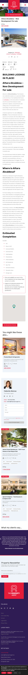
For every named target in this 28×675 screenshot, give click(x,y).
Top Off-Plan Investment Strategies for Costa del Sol (13, 637)
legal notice (18, 418)
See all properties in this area (10, 325)
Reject (9, 672)
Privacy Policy (4, 623)
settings (12, 670)
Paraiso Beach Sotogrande (12, 357)
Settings (15, 672)
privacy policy (6, 419)
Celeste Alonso (7, 657)
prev (4, 347)
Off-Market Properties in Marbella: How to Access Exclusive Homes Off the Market (12, 642)
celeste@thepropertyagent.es (13, 401)
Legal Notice (4, 620)
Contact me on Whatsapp (9, 57)
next (24, 347)
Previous (2, 38)
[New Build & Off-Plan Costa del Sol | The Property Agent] (14, 8)
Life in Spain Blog (5, 615)
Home (2, 613)
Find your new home (14, 15)
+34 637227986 (4, 652)
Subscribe (5, 576)
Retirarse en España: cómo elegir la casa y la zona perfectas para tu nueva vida (12, 632)
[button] (15, 308)
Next (26, 38)
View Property (14, 351)
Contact (3, 618)
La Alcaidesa (6, 99)
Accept (4, 672)
